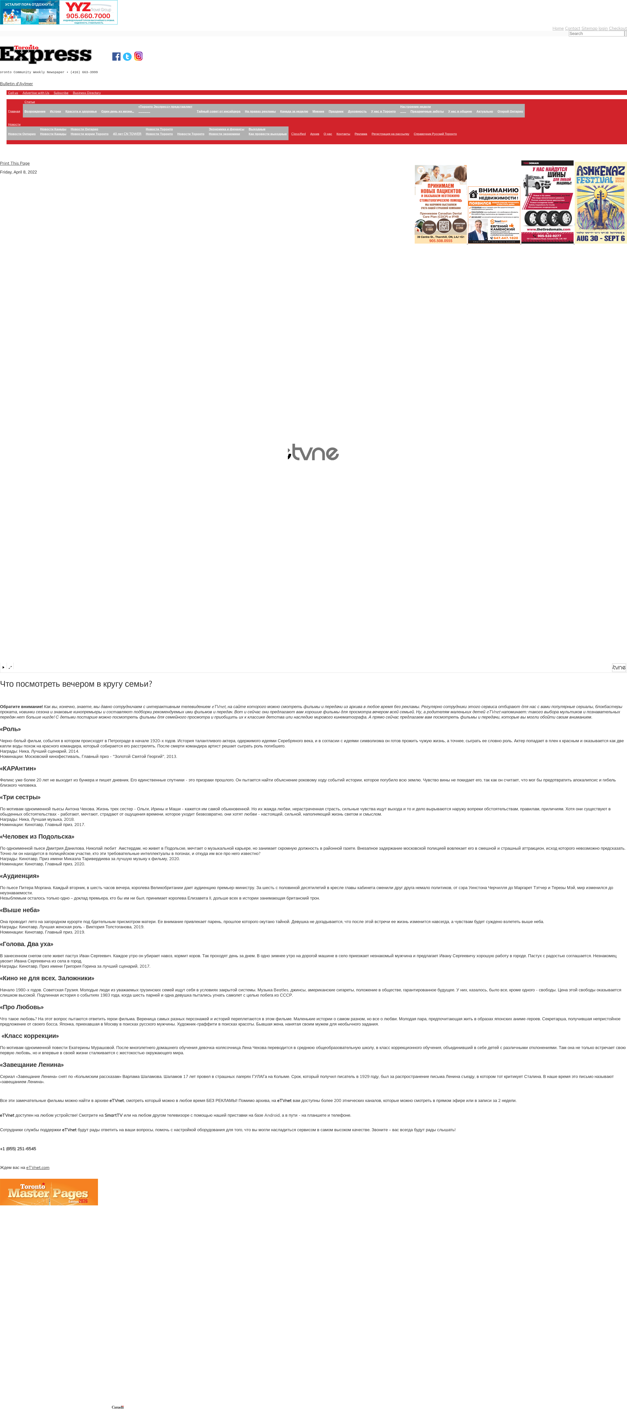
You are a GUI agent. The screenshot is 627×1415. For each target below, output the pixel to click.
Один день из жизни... (117, 111)
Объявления (12, 1341)
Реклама (361, 134)
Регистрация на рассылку (390, 134)
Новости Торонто (159, 129)
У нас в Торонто (383, 111)
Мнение (318, 111)
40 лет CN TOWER (127, 134)
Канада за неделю (294, 111)
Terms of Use (5, 1413)
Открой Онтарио (510, 111)
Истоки (55, 111)
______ (144, 111)
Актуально (484, 111)
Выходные (257, 129)
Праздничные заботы (427, 111)
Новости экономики (224, 134)
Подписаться (12, 1326)
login (603, 28)
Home (558, 28)
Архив (314, 134)
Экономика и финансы (226, 129)
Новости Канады (53, 129)
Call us (13, 93)
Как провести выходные (268, 134)
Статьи (29, 102)
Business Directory (87, 93)
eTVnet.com (37, 1167)
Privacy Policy (19, 1413)
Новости (14, 124)
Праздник (336, 111)
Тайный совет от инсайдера (219, 111)
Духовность (357, 111)
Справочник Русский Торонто (435, 134)
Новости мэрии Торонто (90, 134)
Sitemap (589, 28)
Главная (14, 111)
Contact (572, 28)
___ (403, 111)
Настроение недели (415, 106)
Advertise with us (17, 1383)
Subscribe (61, 93)
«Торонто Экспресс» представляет (165, 106)
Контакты (343, 134)
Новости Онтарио (22, 134)
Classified (298, 134)
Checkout (618, 28)
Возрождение (35, 111)
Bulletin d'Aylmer (16, 83)
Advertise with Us (36, 93)
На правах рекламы (260, 111)
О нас (328, 134)
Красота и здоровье (81, 111)
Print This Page (15, 163)
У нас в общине (460, 111)
